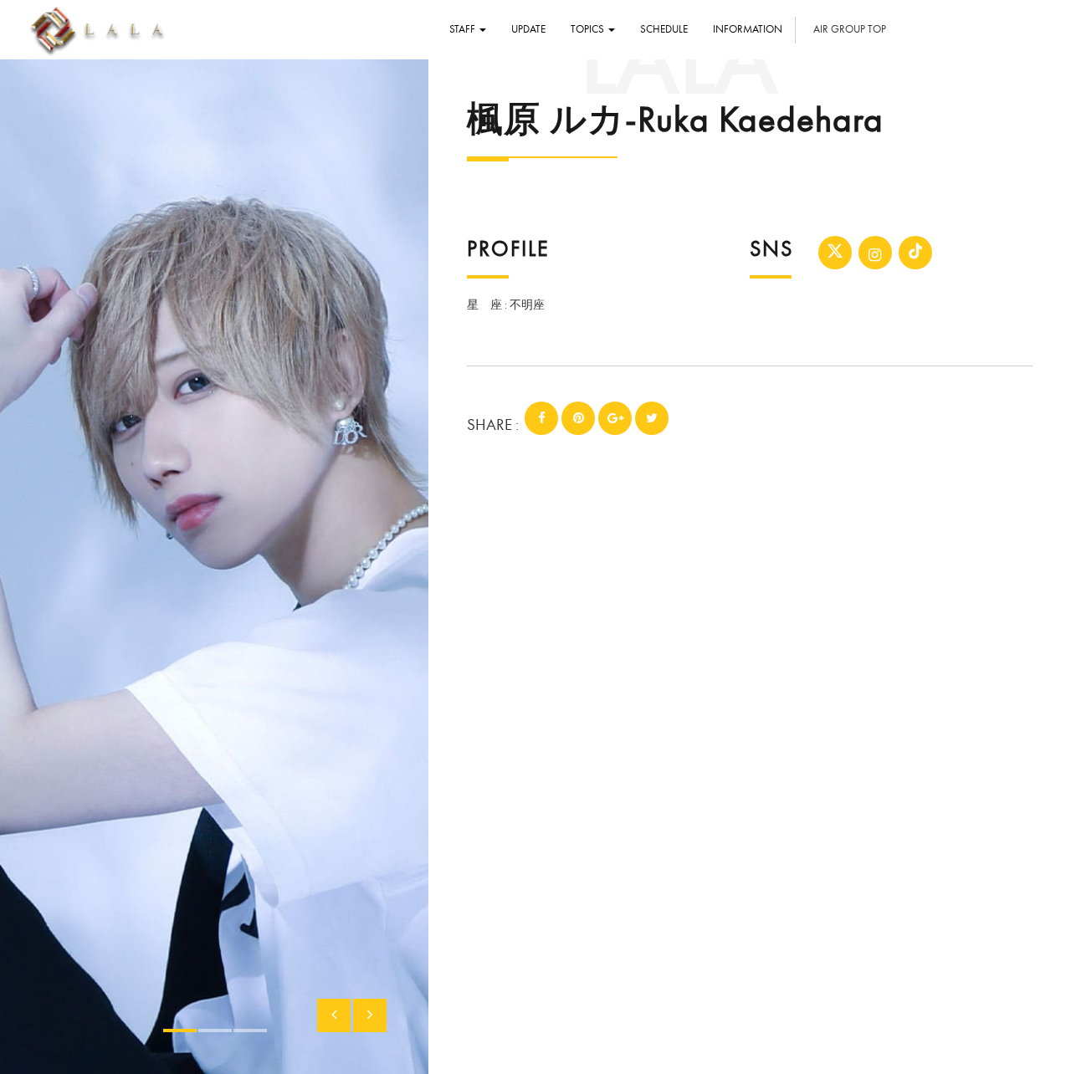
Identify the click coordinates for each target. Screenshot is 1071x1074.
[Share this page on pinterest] (578, 418)
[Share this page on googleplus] (615, 418)
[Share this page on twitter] (652, 418)
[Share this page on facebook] (541, 418)
